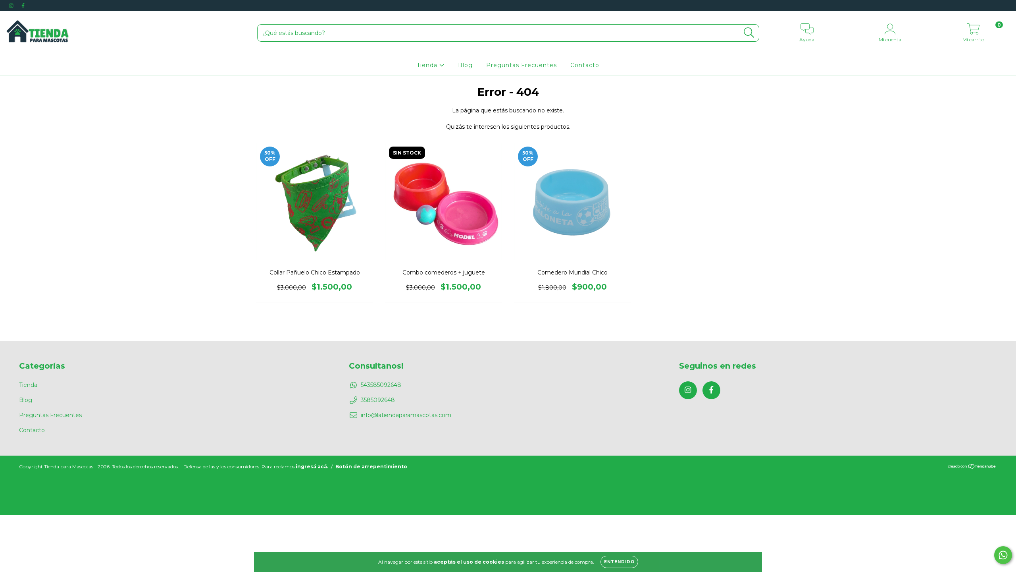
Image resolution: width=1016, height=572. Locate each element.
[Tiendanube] (972, 467)
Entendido (619, 561)
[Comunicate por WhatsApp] (1003, 555)
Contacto (584, 65)
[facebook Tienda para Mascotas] (23, 5)
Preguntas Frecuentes (521, 65)
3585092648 (378, 400)
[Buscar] (749, 32)
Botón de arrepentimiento (371, 467)
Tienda (428, 65)
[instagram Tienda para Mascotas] (12, 5)
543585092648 (381, 384)
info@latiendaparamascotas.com (406, 415)
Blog (465, 65)
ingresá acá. (312, 467)
